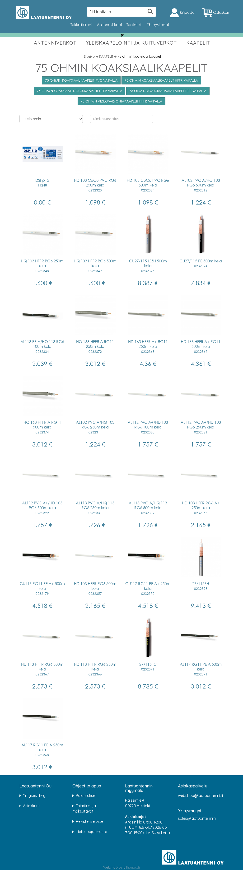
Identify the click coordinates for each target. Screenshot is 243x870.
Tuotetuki (134, 24)
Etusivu (89, 56)
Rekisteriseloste (89, 821)
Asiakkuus (31, 805)
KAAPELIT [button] (198, 43)
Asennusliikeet (109, 24)
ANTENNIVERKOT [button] (55, 43)
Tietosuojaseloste (91, 831)
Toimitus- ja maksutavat (84, 808)
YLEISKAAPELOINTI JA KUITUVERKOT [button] (131, 43)
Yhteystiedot (158, 24)
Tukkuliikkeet (81, 24)
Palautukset (86, 795)
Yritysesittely (34, 795)
